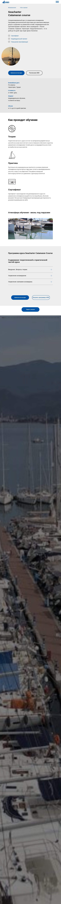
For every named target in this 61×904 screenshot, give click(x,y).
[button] (11, 56)
